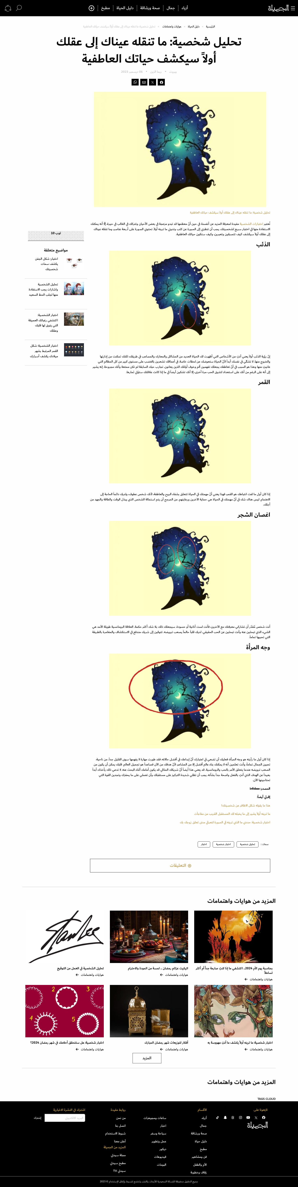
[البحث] (18, 8)
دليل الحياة (125, 8)
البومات (161, 1164)
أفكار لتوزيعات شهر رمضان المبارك (166, 1042)
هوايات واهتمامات (171, 26)
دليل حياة (201, 1141)
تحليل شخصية (247, 844)
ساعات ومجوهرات (155, 1118)
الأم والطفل (200, 1164)
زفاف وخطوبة (199, 1172)
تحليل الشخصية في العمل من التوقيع (80, 968)
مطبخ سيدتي (118, 1163)
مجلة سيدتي (118, 1155)
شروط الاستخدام (115, 1133)
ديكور (163, 1149)
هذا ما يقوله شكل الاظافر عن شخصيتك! (245, 805)
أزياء (185, 8)
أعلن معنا (120, 1141)
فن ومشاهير (199, 1156)
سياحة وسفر (158, 1133)
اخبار (163, 1125)
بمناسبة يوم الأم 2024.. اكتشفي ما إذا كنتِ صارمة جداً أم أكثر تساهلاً (234, 971)
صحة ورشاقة (150, 8)
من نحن (121, 1118)
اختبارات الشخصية (252, 223)
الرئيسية (210, 26)
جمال (171, 8)
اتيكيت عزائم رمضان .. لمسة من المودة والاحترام (158, 968)
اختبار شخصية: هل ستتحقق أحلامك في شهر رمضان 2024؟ (67, 1042)
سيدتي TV (119, 1170)
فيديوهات (160, 1156)
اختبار (204, 844)
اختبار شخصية (223, 844)
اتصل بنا (120, 1125)
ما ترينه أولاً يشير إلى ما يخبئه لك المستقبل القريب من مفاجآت (232, 813)
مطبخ (105, 8)
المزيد (147, 1058)
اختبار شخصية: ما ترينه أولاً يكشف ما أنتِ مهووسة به (240, 1042)
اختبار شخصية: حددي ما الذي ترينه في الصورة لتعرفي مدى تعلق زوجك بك (225, 822)
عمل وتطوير (159, 1141)
